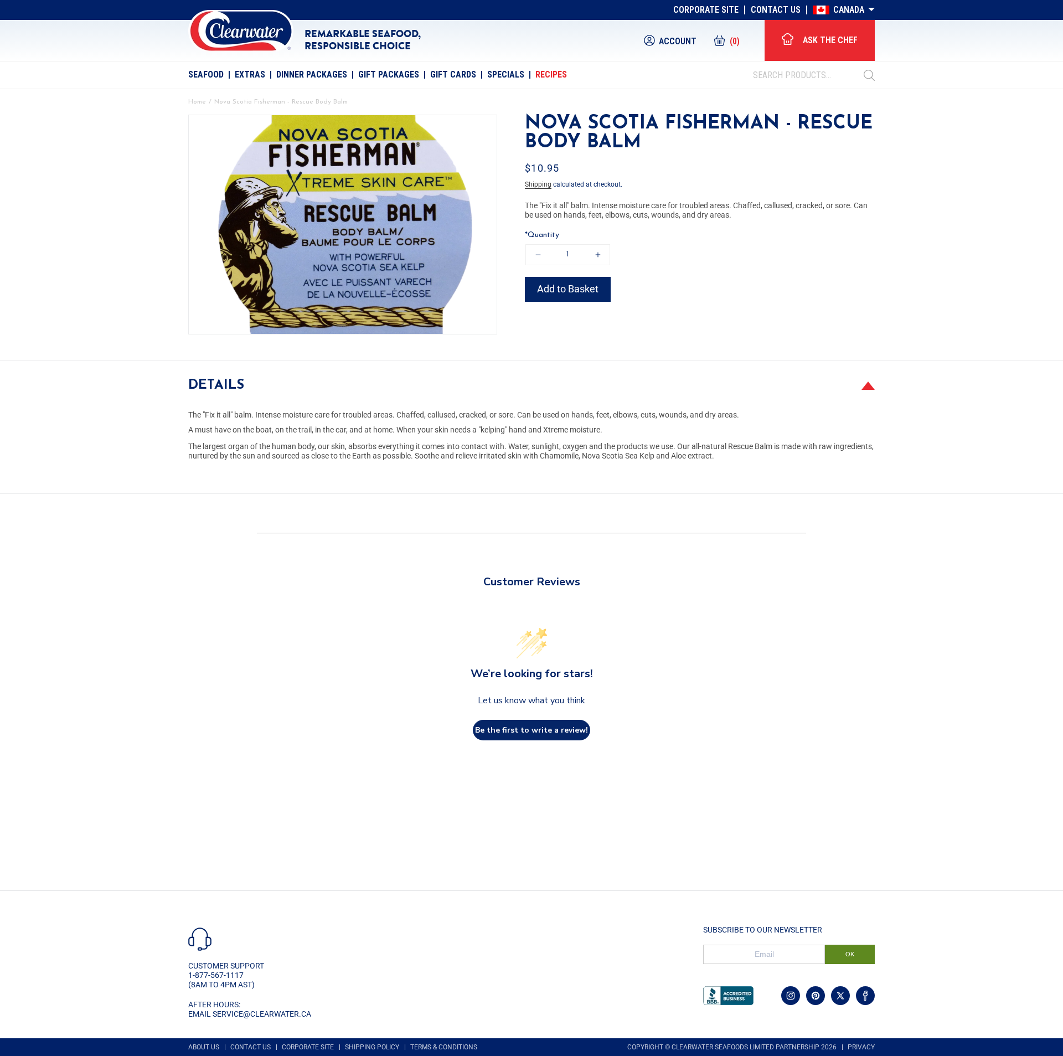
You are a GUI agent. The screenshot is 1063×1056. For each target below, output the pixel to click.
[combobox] (808, 75)
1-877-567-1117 (216, 975)
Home (197, 102)
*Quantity (542, 235)
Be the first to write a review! (531, 730)
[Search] (869, 75)
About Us (203, 1047)
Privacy (861, 1047)
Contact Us (776, 10)
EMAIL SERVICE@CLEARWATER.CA (249, 1013)
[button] (726, 40)
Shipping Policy (372, 1047)
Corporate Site (706, 10)
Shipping (538, 184)
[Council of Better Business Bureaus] (728, 995)
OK (849, 954)
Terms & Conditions (443, 1047)
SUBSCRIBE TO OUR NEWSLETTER (762, 930)
